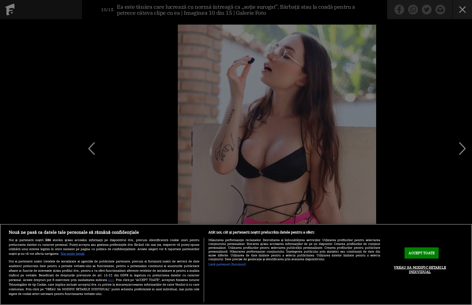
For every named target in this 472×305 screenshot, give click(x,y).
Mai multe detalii (72, 254)
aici (111, 279)
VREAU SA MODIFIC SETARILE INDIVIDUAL (420, 269)
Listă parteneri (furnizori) (227, 264)
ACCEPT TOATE (422, 253)
